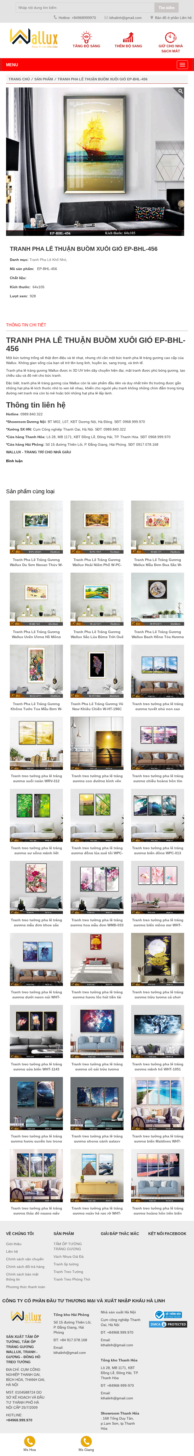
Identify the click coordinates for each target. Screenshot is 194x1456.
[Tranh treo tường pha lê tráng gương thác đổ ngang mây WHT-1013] (36, 1175)
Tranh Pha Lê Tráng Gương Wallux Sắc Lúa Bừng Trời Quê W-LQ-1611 (97, 637)
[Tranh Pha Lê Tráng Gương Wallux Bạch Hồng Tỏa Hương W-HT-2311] (157, 599)
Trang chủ (19, 79)
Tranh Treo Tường (68, 1272)
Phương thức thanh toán (25, 1287)
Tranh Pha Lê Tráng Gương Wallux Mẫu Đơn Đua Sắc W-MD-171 (157, 565)
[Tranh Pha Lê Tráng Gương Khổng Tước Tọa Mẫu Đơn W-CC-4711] (36, 671)
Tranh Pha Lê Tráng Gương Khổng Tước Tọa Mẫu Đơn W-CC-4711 (36, 709)
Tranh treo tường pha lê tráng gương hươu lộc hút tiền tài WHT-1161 (97, 997)
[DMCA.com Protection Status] (168, 1324)
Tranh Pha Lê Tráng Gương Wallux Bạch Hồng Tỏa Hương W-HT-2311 (158, 637)
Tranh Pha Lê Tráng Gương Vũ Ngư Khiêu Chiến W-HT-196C (97, 706)
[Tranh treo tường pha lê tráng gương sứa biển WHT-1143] (36, 1031)
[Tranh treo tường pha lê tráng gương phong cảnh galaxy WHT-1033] (97, 1103)
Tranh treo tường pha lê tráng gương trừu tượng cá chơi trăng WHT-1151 (157, 997)
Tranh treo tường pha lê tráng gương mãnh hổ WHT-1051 (157, 1066)
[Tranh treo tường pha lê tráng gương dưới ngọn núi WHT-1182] (36, 959)
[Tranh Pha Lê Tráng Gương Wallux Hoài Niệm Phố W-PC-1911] (97, 527)
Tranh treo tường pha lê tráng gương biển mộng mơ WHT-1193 (157, 925)
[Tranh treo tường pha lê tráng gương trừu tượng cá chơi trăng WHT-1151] (157, 959)
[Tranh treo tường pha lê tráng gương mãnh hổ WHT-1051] (157, 1031)
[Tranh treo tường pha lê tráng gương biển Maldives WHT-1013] (157, 1103)
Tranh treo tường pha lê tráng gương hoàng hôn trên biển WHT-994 (157, 1213)
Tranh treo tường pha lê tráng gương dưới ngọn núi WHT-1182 (36, 997)
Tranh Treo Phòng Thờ (72, 1279)
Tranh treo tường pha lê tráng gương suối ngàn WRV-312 (36, 778)
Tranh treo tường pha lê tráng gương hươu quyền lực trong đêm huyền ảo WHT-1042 (36, 1141)
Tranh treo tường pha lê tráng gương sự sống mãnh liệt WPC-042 (36, 853)
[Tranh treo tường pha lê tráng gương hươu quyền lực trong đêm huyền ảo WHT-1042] (36, 1103)
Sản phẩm (43, 79)
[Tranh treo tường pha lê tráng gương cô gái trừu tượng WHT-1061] (97, 1031)
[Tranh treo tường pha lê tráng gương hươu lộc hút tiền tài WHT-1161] (97, 959)
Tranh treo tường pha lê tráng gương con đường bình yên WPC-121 (97, 781)
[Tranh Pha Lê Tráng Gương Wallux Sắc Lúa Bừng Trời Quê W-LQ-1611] (97, 599)
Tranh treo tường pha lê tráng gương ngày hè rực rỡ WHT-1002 (97, 1213)
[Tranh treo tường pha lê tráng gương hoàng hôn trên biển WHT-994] (157, 1175)
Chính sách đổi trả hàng (25, 1267)
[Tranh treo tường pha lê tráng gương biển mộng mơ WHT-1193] (157, 887)
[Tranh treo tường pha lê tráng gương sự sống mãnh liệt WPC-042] (36, 815)
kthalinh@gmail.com (125, 18)
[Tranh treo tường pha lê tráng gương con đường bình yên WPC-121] (97, 743)
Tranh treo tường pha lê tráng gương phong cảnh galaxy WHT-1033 (97, 1141)
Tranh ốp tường (66, 1264)
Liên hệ (12, 1251)
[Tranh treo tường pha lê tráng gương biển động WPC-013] (157, 815)
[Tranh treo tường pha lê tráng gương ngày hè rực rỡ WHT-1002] (97, 1175)
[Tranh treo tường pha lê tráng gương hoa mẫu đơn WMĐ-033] (97, 887)
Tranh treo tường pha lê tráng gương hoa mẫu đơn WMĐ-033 (97, 922)
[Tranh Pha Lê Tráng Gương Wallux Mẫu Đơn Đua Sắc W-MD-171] (157, 527)
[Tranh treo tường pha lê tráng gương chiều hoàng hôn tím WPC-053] (157, 743)
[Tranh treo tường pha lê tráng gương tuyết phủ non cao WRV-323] (157, 671)
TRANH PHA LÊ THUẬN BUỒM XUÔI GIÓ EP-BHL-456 (103, 79)
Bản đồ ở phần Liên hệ (173, 18)
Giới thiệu (13, 1244)
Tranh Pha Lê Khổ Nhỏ (48, 260)
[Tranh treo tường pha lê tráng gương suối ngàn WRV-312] (36, 743)
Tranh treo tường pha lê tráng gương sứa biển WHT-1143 (36, 1066)
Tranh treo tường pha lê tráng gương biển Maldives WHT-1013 (157, 1141)
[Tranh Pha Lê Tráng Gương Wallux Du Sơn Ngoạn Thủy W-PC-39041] (36, 527)
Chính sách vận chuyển (25, 1259)
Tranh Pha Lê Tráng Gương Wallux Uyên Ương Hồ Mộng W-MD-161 (36, 637)
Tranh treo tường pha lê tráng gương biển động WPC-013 (157, 850)
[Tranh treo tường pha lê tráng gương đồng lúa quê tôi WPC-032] (97, 815)
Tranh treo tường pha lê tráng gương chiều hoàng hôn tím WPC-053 (157, 781)
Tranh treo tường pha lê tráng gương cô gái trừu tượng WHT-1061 (97, 1069)
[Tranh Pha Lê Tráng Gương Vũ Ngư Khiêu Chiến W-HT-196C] (97, 671)
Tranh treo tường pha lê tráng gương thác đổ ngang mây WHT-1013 (36, 1213)
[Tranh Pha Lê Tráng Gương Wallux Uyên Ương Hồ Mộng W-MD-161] (36, 599)
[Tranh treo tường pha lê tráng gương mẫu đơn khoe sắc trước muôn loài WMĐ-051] (36, 887)
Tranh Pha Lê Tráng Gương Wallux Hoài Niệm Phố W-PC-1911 (97, 565)
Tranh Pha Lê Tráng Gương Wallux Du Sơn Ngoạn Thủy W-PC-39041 (36, 565)
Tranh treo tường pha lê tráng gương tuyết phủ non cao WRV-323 (157, 709)
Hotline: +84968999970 (77, 18)
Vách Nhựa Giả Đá (69, 1257)
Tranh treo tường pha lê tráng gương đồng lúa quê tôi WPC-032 (97, 853)
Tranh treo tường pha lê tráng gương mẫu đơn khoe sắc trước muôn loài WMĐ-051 (36, 925)
